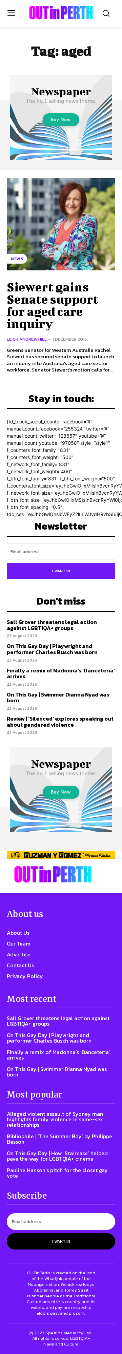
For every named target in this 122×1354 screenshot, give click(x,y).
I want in (61, 571)
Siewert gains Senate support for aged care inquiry (52, 305)
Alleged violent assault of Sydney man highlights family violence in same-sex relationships (55, 1119)
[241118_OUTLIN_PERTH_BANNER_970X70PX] (61, 855)
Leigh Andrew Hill (27, 339)
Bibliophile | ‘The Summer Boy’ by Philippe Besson (59, 1139)
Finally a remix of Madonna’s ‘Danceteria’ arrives (61, 673)
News (17, 259)
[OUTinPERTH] (61, 12)
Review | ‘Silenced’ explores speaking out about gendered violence (60, 721)
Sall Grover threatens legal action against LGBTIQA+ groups (52, 625)
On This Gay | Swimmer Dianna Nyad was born (58, 697)
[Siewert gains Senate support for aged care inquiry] (61, 224)
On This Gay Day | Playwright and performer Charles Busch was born (52, 649)
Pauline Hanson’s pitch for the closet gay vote (57, 1173)
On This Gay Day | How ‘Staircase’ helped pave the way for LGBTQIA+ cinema (57, 1156)
